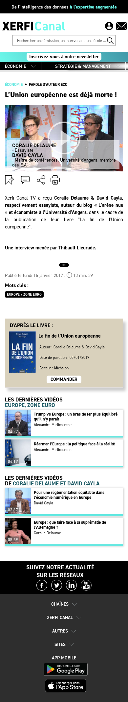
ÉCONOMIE (15, 66)
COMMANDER (64, 379)
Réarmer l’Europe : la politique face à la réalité (74, 443)
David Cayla (43, 503)
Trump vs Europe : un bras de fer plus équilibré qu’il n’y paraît (75, 416)
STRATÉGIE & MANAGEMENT (83, 66)
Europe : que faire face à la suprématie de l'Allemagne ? (70, 525)
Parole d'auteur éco (48, 84)
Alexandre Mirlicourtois (53, 424)
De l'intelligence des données (64, 7)
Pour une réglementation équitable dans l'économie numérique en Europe (69, 495)
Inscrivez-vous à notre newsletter (64, 56)
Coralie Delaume (47, 533)
